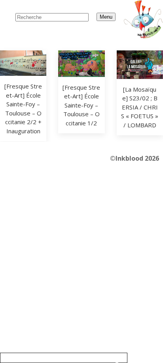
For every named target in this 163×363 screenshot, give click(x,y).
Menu (106, 17)
